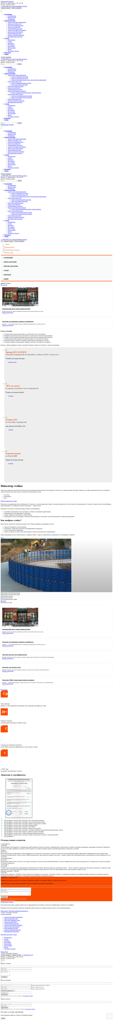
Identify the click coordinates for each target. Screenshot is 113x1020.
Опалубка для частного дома (11, 667)
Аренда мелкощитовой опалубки (21, 83)
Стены (10, 41)
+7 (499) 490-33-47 (6, 6)
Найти (19, 64)
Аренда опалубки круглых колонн (21, 97)
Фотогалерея (11, 48)
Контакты (7, 274)
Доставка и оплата (13, 51)
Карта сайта (4, 911)
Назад (3, 1018)
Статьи (6, 270)
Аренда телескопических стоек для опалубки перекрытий (28, 80)
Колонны (10, 43)
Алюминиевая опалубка (15, 28)
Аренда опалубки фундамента (17, 30)
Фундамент (11, 44)
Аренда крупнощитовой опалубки (21, 96)
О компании (8, 257)
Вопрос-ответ (12, 17)
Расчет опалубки (16, 8)
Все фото (3, 601)
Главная (7, 244)
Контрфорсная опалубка (15, 36)
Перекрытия (11, 40)
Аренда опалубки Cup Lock (19, 78)
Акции (6, 279)
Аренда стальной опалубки (16, 35)
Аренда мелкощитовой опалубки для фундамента (26, 92)
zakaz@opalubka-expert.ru (19, 6)
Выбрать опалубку (12, 362)
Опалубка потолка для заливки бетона (14, 654)
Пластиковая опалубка (14, 33)
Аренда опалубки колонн (15, 32)
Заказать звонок (5, 8)
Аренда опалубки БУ (14, 27)
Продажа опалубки (11, 266)
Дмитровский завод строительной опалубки (16, 309)
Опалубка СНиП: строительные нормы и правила (18, 680)
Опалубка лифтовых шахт (15, 25)
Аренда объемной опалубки (19, 77)
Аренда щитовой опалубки (19, 84)
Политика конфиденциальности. (18, 911)
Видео (10, 49)
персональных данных (28, 995)
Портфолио (11, 19)
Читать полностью (7, 312)
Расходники (11, 46)
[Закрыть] (1, 128)
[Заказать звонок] (1, 960)
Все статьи (4, 285)
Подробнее (10, 396)
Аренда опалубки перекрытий (17, 22)
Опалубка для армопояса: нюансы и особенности (17, 321)
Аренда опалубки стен (14, 24)
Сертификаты (12, 16)
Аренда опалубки (10, 262)
